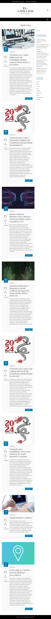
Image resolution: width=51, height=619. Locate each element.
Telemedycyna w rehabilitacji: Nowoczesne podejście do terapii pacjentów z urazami (20, 453)
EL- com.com (25, 9)
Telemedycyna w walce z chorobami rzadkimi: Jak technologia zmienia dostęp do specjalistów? (21, 141)
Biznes (37, 81)
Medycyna (13, 51)
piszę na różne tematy (25, 13)
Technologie (39, 97)
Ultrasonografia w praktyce (21, 517)
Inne (37, 88)
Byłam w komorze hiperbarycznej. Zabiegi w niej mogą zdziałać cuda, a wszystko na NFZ (20, 218)
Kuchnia (38, 90)
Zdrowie (38, 99)
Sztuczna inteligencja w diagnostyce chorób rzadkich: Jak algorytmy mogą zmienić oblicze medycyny (19, 291)
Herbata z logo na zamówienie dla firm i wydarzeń (41, 41)
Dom (37, 84)
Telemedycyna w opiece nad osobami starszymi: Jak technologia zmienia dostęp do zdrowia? (21, 372)
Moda (37, 95)
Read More (28, 98)
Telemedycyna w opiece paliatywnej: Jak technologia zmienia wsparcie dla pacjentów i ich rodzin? (20, 60)
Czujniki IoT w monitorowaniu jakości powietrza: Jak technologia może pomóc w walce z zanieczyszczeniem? (42, 54)
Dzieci (37, 86)
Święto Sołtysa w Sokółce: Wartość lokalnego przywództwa (20, 572)
